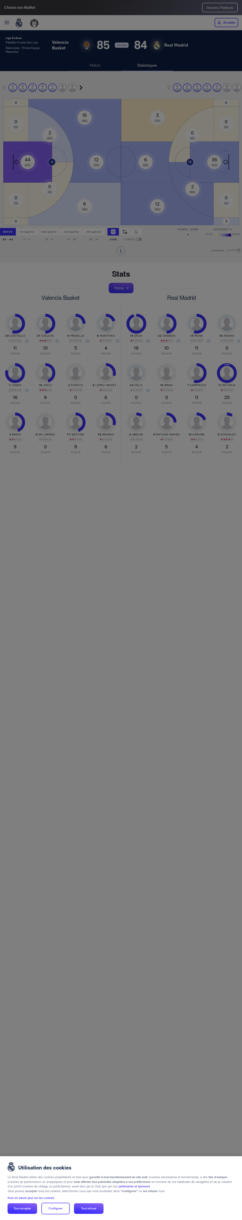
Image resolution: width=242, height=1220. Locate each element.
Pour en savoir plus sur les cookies (31, 1198)
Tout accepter (22, 1208)
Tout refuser (88, 1208)
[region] (121, 1188)
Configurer (55, 1208)
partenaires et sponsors (134, 1186)
